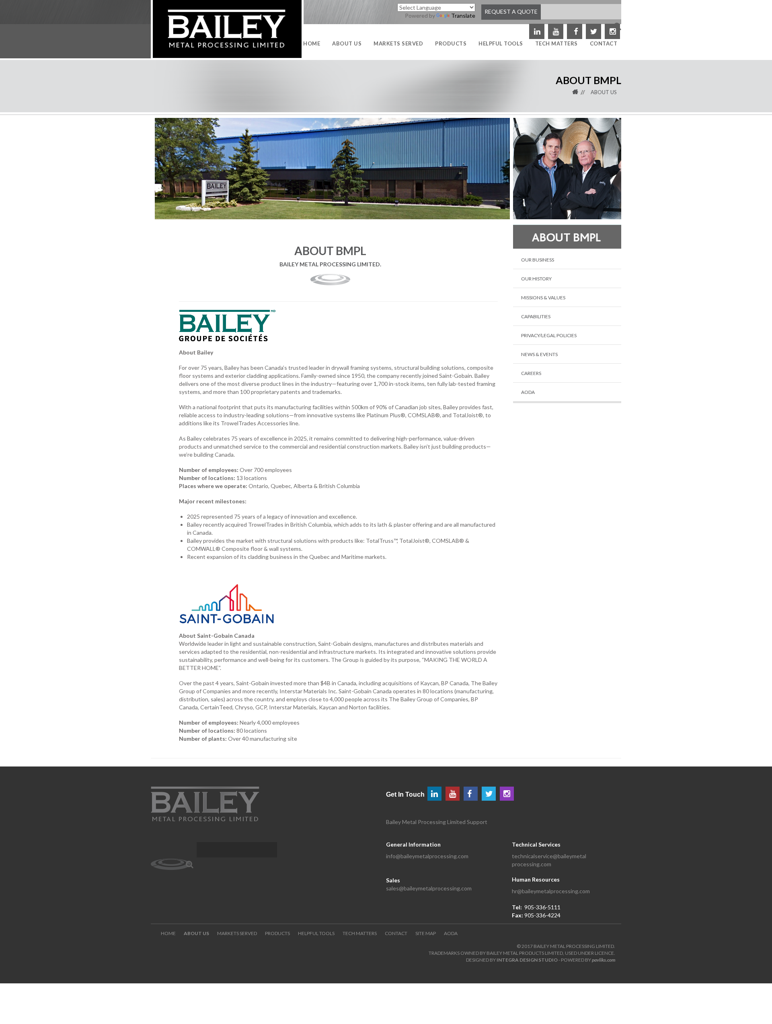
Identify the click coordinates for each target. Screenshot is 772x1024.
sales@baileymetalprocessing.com (429, 888)
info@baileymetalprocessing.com (427, 856)
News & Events (539, 354)
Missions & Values (543, 298)
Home (580, 92)
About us (604, 92)
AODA (528, 392)
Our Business (537, 260)
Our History (536, 279)
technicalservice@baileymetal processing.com (549, 860)
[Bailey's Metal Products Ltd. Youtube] (555, 31)
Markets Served (237, 933)
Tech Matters (360, 933)
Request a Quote (511, 11)
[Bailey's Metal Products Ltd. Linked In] (536, 31)
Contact (396, 933)
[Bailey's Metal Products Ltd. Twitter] (593, 31)
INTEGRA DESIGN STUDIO (527, 960)
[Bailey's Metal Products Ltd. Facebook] (574, 31)
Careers (531, 373)
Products (277, 933)
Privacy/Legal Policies (549, 335)
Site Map (425, 933)
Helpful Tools (316, 933)
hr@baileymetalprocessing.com (551, 891)
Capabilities (535, 316)
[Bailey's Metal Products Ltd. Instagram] (507, 794)
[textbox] (237, 849)
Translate (463, 15)
